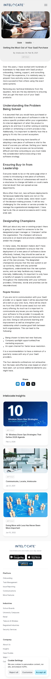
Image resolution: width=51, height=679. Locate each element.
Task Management (10, 582)
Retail (5, 617)
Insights (29, 42)
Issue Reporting (9, 587)
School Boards (8, 608)
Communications (9, 591)
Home (19, 42)
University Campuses (11, 613)
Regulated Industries (11, 625)
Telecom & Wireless (10, 621)
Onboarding (7, 578)
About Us (6, 645)
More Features (8, 595)
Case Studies (8, 653)
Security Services (10, 629)
